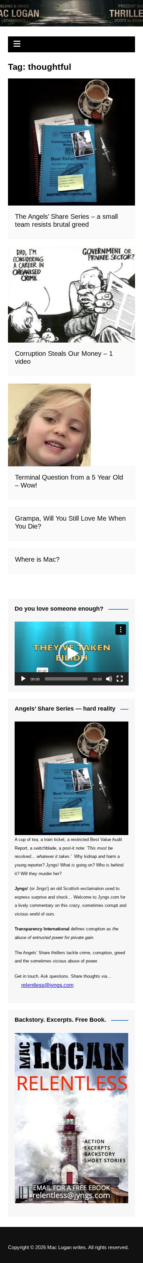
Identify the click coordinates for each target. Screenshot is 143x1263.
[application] (72, 653)
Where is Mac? (37, 559)
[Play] (23, 679)
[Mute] (109, 679)
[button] (71, 653)
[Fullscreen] (119, 679)
